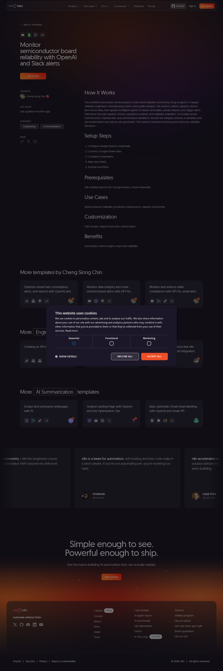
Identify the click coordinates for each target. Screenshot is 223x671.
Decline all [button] (125, 356)
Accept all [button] (154, 356)
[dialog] (111, 335)
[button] (66, 356)
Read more (71, 330)
